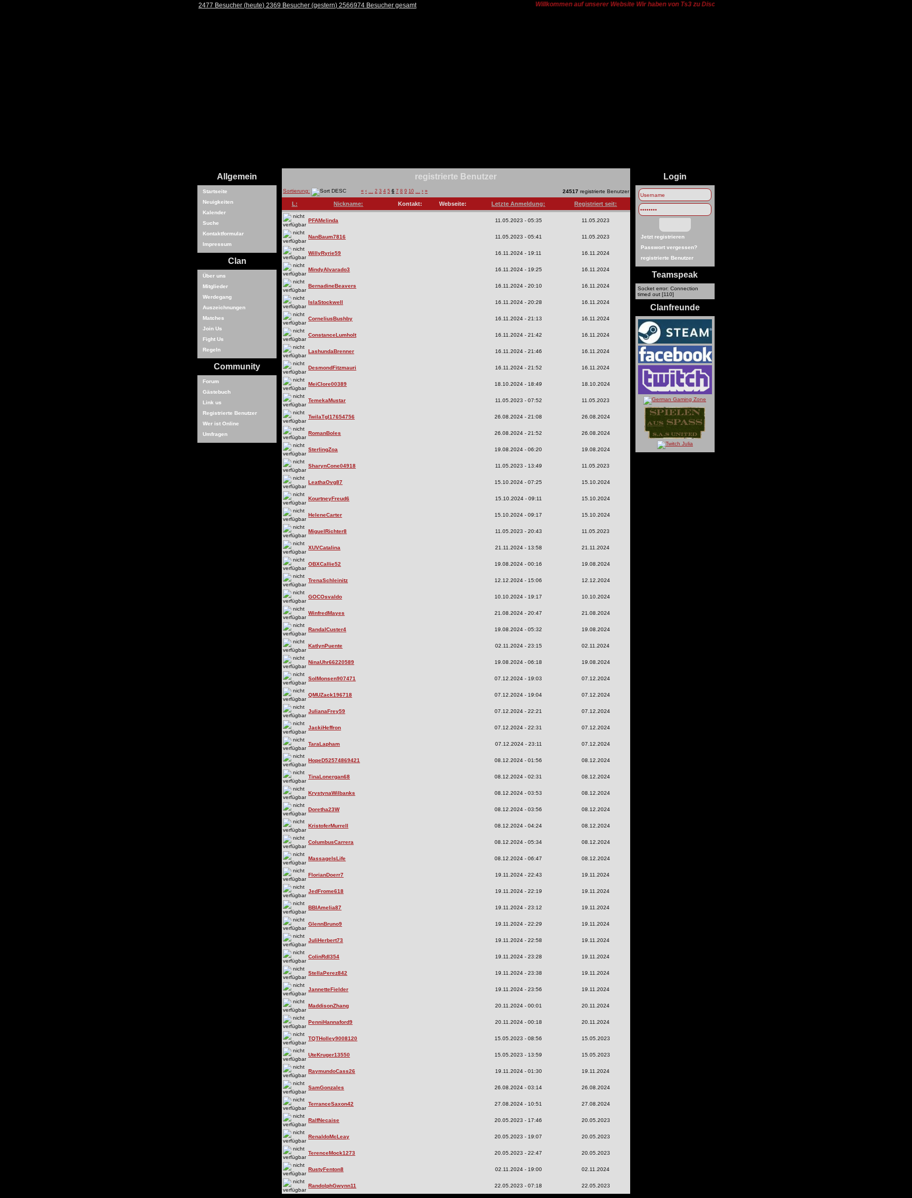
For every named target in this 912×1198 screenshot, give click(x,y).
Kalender (214, 212)
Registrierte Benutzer (230, 413)
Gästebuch (217, 392)
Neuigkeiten (218, 202)
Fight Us (213, 339)
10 (411, 191)
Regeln (212, 350)
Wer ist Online (221, 423)
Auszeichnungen (224, 307)
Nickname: (348, 204)
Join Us (212, 328)
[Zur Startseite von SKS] (455, 166)
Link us (212, 402)
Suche (211, 223)
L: (295, 204)
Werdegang (217, 297)
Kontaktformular (223, 233)
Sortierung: (296, 191)
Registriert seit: (595, 204)
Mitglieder (215, 286)
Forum (211, 381)
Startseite (215, 191)
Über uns (214, 276)
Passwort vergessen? (669, 247)
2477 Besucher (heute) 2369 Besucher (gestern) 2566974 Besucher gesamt (307, 5)
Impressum (217, 244)
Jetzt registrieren (663, 237)
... (370, 191)
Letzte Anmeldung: (518, 204)
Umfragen (215, 434)
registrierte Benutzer (667, 258)
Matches (213, 318)
